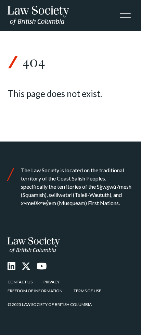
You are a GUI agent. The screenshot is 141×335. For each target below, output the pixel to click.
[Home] (34, 245)
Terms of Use (87, 290)
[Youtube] (42, 265)
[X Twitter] (26, 265)
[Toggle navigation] (125, 15)
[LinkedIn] (11, 265)
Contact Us (20, 281)
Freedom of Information (35, 290)
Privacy (51, 281)
